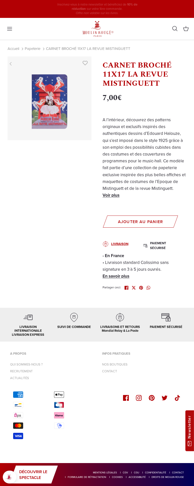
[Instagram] (138, 397)
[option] (49, 98)
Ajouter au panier (140, 222)
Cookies (117, 477)
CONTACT (109, 371)
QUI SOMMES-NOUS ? (26, 364)
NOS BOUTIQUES (115, 364)
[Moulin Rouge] (97, 29)
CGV (125, 472)
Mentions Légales (105, 472)
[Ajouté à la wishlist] (85, 63)
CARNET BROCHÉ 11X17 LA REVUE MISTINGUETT (88, 48)
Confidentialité (155, 472)
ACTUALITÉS (19, 378)
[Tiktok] (177, 397)
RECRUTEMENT (21, 371)
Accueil (13, 48)
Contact (178, 472)
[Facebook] (125, 397)
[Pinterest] (151, 397)
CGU (136, 472)
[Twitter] (164, 397)
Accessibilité (137, 477)
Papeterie (32, 48)
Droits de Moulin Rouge (168, 477)
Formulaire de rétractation (87, 477)
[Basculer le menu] (9, 28)
